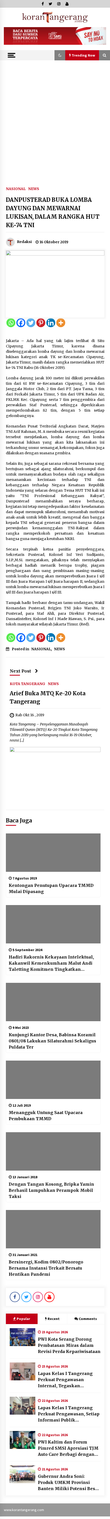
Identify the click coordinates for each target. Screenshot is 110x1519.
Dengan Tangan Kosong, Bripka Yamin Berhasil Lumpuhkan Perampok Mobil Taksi (51, 1190)
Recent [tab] (54, 1318)
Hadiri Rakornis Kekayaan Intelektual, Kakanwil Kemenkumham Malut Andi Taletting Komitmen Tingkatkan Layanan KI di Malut (51, 963)
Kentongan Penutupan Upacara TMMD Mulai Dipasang (51, 888)
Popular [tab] (23, 1318)
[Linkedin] (50, 322)
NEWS (33, 188)
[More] (60, 322)
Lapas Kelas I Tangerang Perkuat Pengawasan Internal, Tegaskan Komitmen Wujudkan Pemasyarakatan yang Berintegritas (65, 1380)
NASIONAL (16, 188)
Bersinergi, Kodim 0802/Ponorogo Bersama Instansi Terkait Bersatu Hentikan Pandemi (46, 1268)
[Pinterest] (40, 322)
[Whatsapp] (10, 322)
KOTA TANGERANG (27, 683)
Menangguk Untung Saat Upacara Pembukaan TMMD (46, 1115)
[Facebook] (20, 322)
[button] (59, 55)
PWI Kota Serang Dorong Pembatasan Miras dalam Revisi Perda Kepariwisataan (69, 1345)
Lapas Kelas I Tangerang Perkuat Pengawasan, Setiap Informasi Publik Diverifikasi (69, 1414)
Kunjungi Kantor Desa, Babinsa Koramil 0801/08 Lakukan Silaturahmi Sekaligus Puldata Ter (52, 1041)
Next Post (20, 671)
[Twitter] (30, 322)
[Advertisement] (55, 118)
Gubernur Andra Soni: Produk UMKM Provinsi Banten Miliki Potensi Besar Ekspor (69, 1483)
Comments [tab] (88, 1318)
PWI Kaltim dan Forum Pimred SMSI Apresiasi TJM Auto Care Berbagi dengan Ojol (68, 1448)
